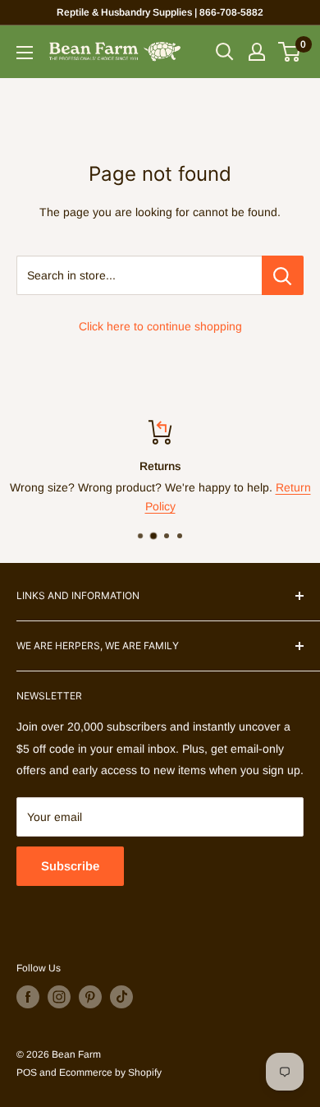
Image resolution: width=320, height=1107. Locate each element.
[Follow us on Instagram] (59, 996)
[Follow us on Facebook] (27, 996)
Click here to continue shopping (160, 326)
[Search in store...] (283, 275)
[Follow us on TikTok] (121, 996)
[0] (290, 52)
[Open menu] (24, 52)
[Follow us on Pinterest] (90, 996)
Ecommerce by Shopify (110, 1072)
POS (26, 1072)
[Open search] (225, 52)
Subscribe (70, 866)
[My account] (257, 52)
